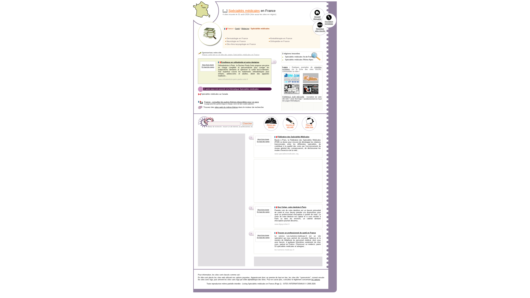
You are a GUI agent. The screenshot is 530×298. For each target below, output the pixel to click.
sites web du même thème (226, 107)
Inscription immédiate (329, 23)
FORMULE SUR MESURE (293, 97)
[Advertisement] (221, 153)
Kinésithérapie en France (281, 38)
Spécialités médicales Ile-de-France (299, 57)
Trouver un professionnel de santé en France (297, 233)
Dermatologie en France (237, 38)
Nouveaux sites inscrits (320, 30)
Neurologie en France (236, 41)
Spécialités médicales (244, 11)
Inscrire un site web (290, 126)
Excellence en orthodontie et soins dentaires (240, 62)
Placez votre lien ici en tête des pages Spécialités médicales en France (230, 55)
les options (315, 280)
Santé (237, 29)
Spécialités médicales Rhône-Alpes (299, 60)
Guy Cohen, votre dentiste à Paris (292, 207)
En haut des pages (208, 67)
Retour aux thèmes (271, 126)
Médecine (245, 29)
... (225, 11)
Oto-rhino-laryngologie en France (241, 44)
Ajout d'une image (208, 65)
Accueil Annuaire (317, 18)
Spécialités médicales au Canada (214, 94)
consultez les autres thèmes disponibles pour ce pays (231, 102)
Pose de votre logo (309, 126)
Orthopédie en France (280, 41)
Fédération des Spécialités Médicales (293, 137)
